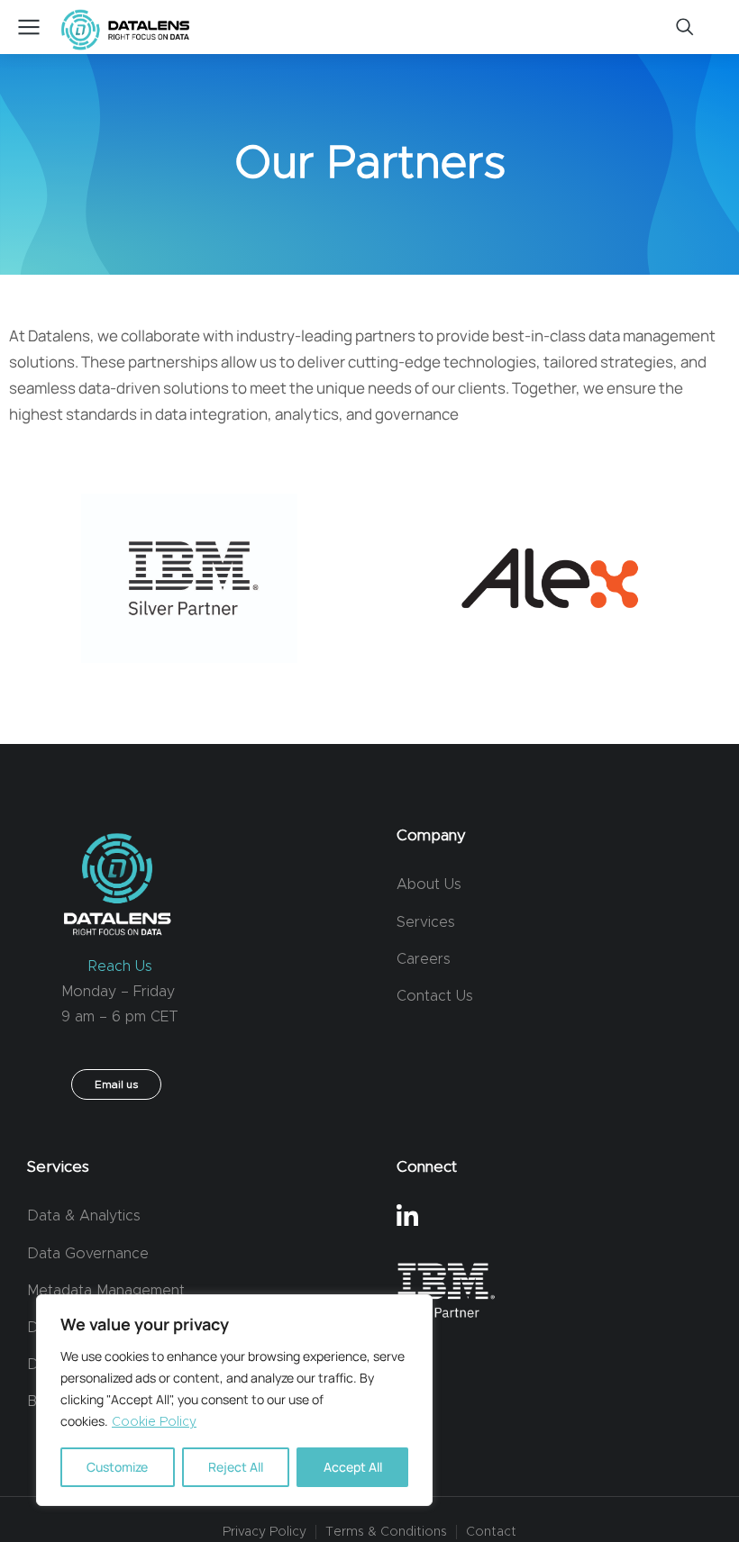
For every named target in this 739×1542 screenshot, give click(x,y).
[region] (234, 1400)
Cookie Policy (154, 1422)
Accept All (353, 1466)
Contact (491, 1532)
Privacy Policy (264, 1532)
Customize (117, 1466)
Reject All (235, 1466)
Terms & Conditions (386, 1532)
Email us (116, 1084)
